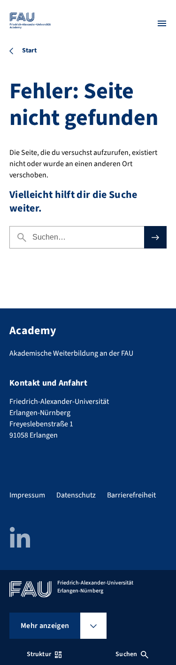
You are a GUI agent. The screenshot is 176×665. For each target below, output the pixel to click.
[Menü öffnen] (162, 23)
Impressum (27, 495)
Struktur (39, 654)
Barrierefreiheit (131, 495)
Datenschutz (76, 495)
